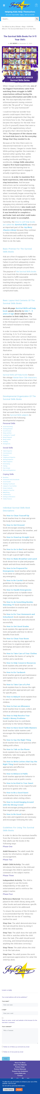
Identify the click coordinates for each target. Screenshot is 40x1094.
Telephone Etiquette (9, 457)
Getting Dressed (7, 429)
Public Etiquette (7, 462)
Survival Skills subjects (19, 415)
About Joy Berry (20, 1062)
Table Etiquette (7, 451)
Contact (20, 1075)
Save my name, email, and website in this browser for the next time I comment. (19, 1021)
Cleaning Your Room (9, 484)
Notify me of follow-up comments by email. (17, 1047)
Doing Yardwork (7, 488)
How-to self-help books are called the (19, 223)
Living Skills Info (20, 1073)
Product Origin (20, 1067)
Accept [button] (19, 1089)
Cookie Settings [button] (8, 1089)
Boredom (5, 477)
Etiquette (6, 455)
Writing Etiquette (8, 459)
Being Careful (7, 439)
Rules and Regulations (9, 470)
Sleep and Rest (7, 433)
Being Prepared (7, 437)
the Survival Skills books (26, 271)
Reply (5, 1059)
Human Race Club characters (25, 377)
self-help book (19, 310)
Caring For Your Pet (8, 490)
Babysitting (6, 492)
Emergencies (6, 444)
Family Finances (7, 499)
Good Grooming (8, 427)
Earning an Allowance (9, 497)
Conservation (7, 495)
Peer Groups (6, 468)
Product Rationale (20, 1069)
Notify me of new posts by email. (13, 1052)
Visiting (5, 466)
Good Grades (7, 482)
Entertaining (6, 464)
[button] (4, 5)
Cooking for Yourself (9, 435)
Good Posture (7, 431)
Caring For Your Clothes (10, 486)
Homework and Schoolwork (11, 480)
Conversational (7, 453)
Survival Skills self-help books (15, 374)
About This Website (20, 1065)
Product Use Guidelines (20, 1071)
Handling (5, 442)
